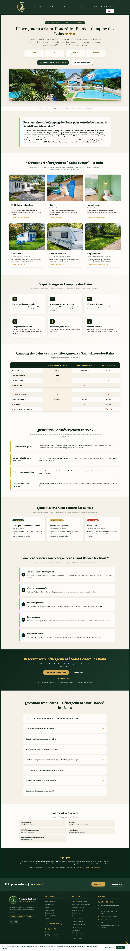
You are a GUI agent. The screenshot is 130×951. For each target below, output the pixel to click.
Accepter (120, 947)
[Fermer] (127, 947)
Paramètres (109, 947)
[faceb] (126, 943)
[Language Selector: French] (110, 11)
